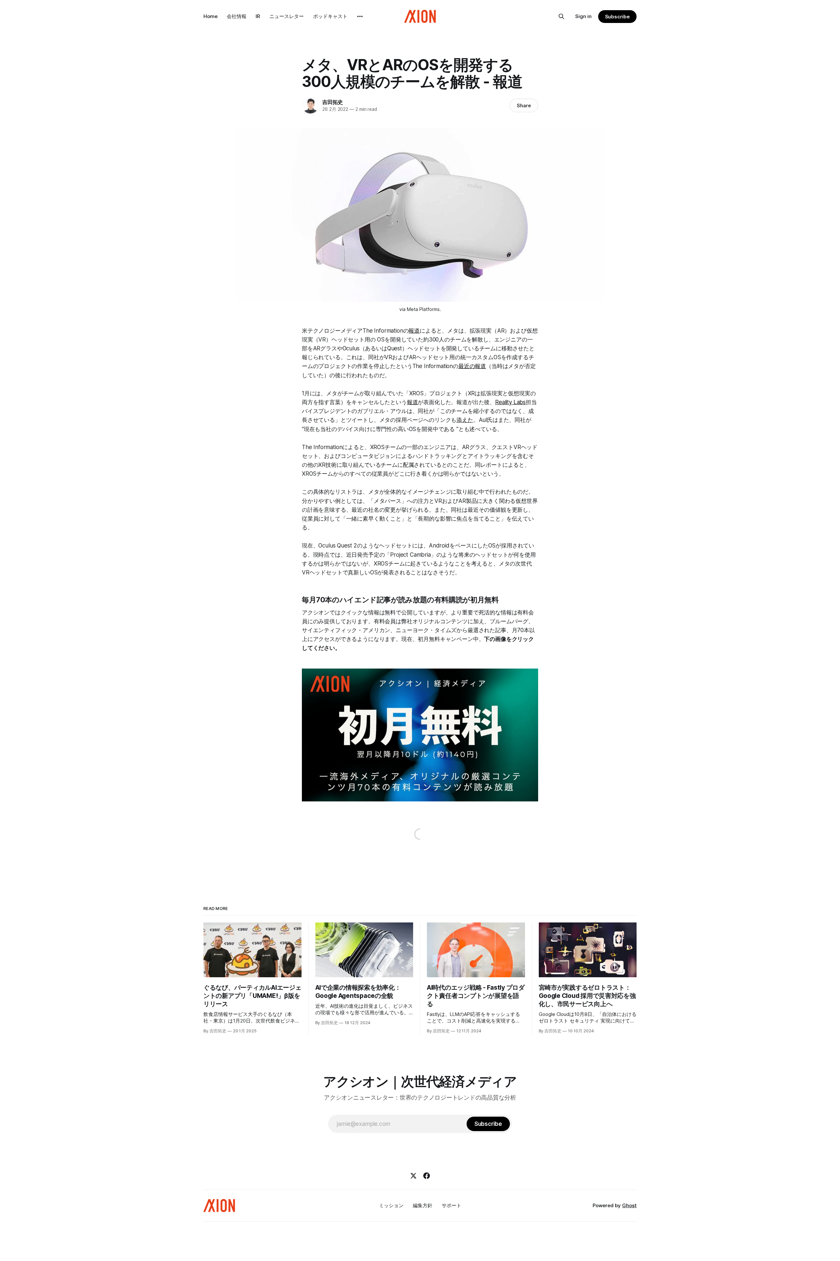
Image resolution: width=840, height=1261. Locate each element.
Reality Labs (510, 402)
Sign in (583, 16)
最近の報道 (472, 366)
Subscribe (617, 16)
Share (524, 105)
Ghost (629, 1205)
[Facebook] (426, 1175)
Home (210, 16)
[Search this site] (561, 16)
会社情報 (236, 16)
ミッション (391, 1205)
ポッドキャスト (330, 16)
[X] (413, 1175)
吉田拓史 (332, 102)
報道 (414, 330)
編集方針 (422, 1205)
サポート (451, 1205)
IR (258, 16)
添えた (464, 420)
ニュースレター (286, 16)
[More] (360, 16)
